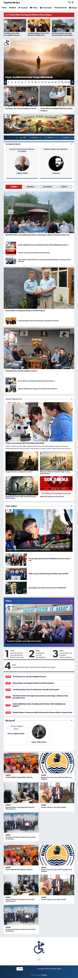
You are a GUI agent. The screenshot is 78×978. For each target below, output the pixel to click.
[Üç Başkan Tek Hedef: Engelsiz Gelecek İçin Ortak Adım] (21, 823)
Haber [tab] (14, 187)
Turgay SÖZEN (22, 173)
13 (45, 82)
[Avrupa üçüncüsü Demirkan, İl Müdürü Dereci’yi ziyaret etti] (16, 559)
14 (49, 82)
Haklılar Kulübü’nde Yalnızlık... (56, 149)
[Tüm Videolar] (72, 601)
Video (35, 8)
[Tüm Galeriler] (72, 506)
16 (55, 82)
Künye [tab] (64, 187)
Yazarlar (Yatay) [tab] (13, 144)
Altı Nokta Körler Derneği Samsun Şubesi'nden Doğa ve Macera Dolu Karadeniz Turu (17, 655)
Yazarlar (24, 8)
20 (69, 82)
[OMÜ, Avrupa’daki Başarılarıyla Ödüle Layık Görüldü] (16, 574)
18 (62, 82)
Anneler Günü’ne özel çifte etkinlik (53, 807)
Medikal (12, 8)
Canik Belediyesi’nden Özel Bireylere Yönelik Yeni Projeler (33, 667)
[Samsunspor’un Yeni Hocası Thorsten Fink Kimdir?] (16, 588)
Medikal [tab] (30, 187)
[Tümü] (72, 720)
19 (65, 82)
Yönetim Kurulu (60, 8)
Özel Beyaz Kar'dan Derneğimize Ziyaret (41, 655)
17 (59, 82)
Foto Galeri (47, 8)
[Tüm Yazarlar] (72, 144)
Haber (4, 8)
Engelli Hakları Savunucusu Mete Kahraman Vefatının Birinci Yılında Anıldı (42, 712)
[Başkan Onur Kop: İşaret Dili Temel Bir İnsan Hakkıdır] (56, 763)
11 (39, 82)
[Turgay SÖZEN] (22, 163)
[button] (71, 123)
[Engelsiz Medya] (39, 947)
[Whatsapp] (39, 959)
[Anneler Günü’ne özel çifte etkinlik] (56, 793)
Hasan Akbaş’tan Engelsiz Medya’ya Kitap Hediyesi (66, 655)
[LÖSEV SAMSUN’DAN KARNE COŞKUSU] (21, 763)
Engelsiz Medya (12, 3)
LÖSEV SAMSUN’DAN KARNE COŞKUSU (18, 777)
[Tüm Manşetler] (72, 399)
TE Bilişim (44, 975)
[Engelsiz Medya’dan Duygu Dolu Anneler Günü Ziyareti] (21, 793)
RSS (20, 968)
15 (52, 82)
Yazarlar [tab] (47, 187)
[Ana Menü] (72, 2)
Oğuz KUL (56, 173)
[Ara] (69, 2)
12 (42, 82)
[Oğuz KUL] (56, 163)
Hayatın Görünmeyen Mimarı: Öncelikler (22, 150)
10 (35, 82)
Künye (74, 8)
